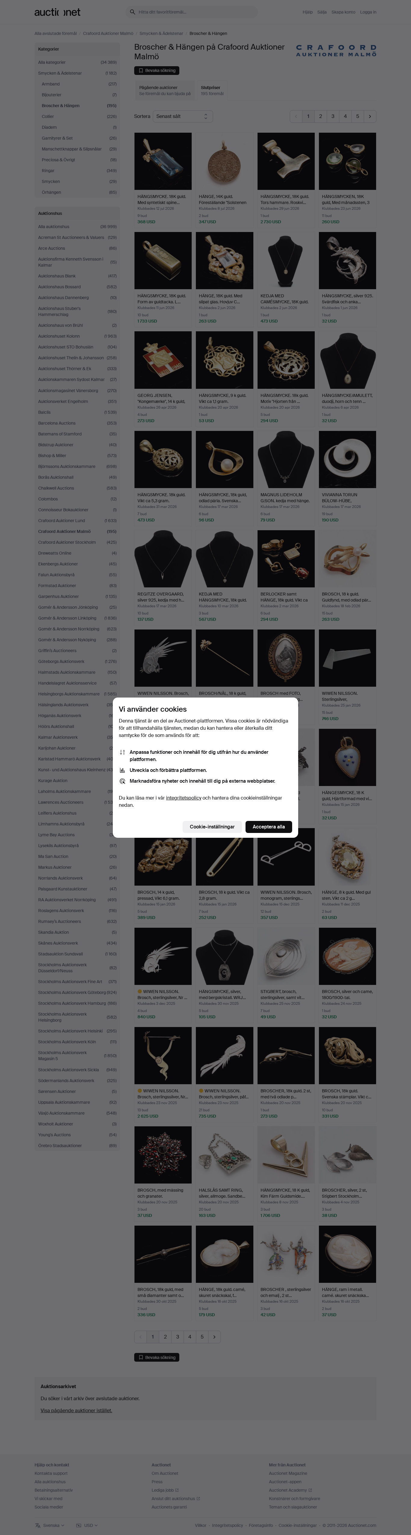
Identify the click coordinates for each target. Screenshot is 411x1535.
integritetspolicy (183, 798)
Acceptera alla (269, 827)
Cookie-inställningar (212, 827)
